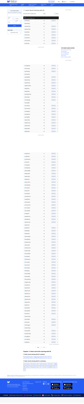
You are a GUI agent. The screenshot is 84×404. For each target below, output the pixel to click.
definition (53, 20)
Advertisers (25, 385)
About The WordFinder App (28, 383)
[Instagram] (48, 384)
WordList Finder (38, 395)
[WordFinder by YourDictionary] (12, 2)
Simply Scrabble (47, 395)
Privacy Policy (25, 388)
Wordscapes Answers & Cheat (16, 395)
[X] (46, 384)
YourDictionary (78, 395)
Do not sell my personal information (12, 386)
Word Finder (8, 7)
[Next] (46, 347)
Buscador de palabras (68, 395)
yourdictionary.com (70, 375)
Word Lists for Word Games (15, 7)
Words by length (22, 7)
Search (14, 25)
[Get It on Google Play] (55, 387)
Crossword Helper (28, 395)
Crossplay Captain (56, 395)
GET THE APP (51, 1)
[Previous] (35, 347)
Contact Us (25, 386)
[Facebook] (44, 384)
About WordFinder (26, 381)
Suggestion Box (38, 381)
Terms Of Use (25, 389)
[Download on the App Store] (55, 384)
